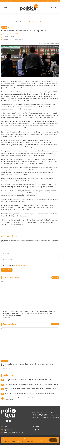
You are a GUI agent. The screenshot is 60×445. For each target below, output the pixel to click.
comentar (7, 270)
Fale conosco (32, 1)
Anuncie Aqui (55, 1)
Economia (4, 27)
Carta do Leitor (46, 1)
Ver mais (54, 277)
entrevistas (5, 361)
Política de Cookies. (27, 441)
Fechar (53, 440)
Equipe (39, 1)
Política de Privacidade (20, 265)
